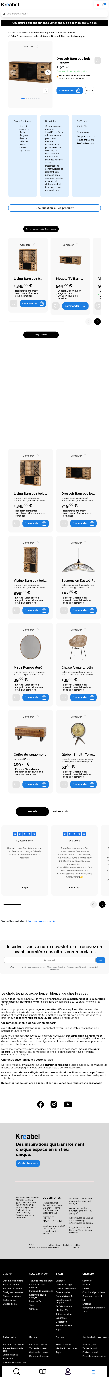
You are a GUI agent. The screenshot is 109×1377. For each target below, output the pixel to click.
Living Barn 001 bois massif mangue (28, 279)
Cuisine (7, 1273)
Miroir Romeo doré (28, 667)
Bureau (33, 1337)
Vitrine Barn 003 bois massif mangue (30, 580)
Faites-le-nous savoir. (41, 921)
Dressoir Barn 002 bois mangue (78, 493)
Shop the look (41, 335)
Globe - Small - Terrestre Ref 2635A (78, 754)
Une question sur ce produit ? (54, 208)
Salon (59, 1273)
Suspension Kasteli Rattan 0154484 (78, 580)
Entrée (60, 1337)
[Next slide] (48, 72)
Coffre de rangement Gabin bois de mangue (30, 754)
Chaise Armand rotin (77, 667)
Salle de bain (10, 1337)
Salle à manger (38, 1273)
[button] (23, 98)
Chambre (88, 1273)
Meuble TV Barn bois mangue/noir (70, 279)
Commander (66, 90)
